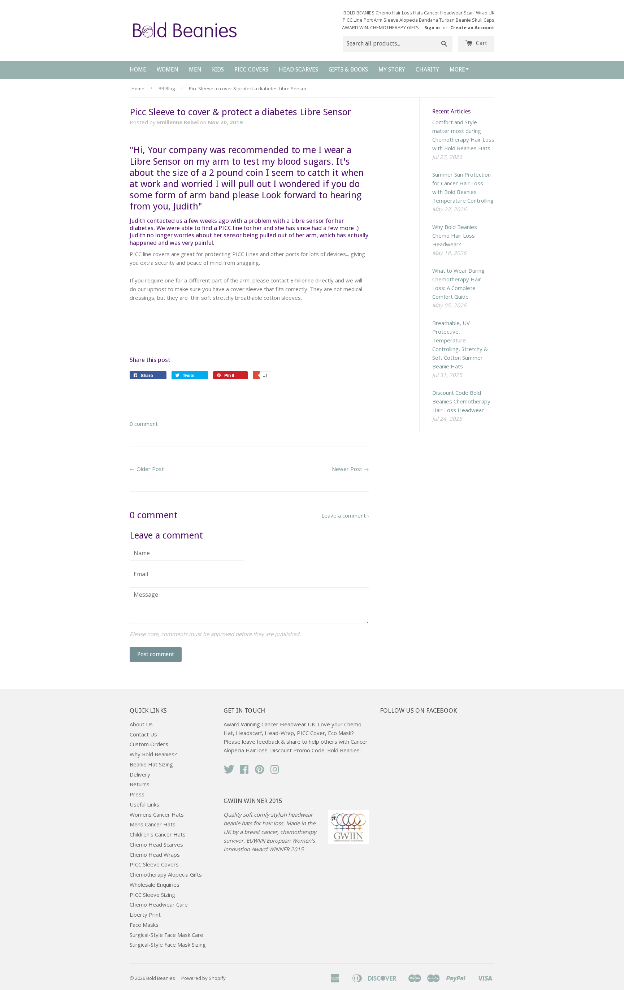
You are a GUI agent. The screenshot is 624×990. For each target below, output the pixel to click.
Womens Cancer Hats (157, 814)
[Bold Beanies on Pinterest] (259, 771)
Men (195, 69)
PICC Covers (251, 69)
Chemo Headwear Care (159, 904)
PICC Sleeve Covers (154, 864)
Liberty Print (145, 914)
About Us (141, 724)
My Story (391, 69)
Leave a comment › (345, 515)
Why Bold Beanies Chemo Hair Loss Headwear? (454, 235)
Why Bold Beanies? (153, 754)
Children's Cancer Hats (158, 834)
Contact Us (143, 734)
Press (137, 794)
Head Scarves (298, 69)
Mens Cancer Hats (153, 824)
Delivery (140, 774)
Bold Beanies (160, 978)
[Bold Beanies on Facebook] (244, 771)
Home (138, 69)
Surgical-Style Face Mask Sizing (168, 944)
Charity (427, 69)
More (457, 69)
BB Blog (167, 88)
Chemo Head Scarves (156, 844)
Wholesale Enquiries (154, 884)
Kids (218, 69)
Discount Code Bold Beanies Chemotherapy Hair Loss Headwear (461, 401)
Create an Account (472, 27)
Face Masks (144, 924)
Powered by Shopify (203, 978)
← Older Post (147, 468)
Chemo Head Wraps (155, 854)
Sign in (432, 27)
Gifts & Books (348, 69)
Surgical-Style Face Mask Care (166, 934)
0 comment (144, 423)
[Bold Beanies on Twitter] (229, 771)
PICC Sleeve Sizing (152, 894)
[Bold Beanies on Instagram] (274, 771)
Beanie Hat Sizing (151, 764)
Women (167, 69)
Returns (140, 784)
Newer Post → (350, 468)
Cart (480, 43)
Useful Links (144, 804)
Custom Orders (149, 744)
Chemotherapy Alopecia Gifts (166, 874)
